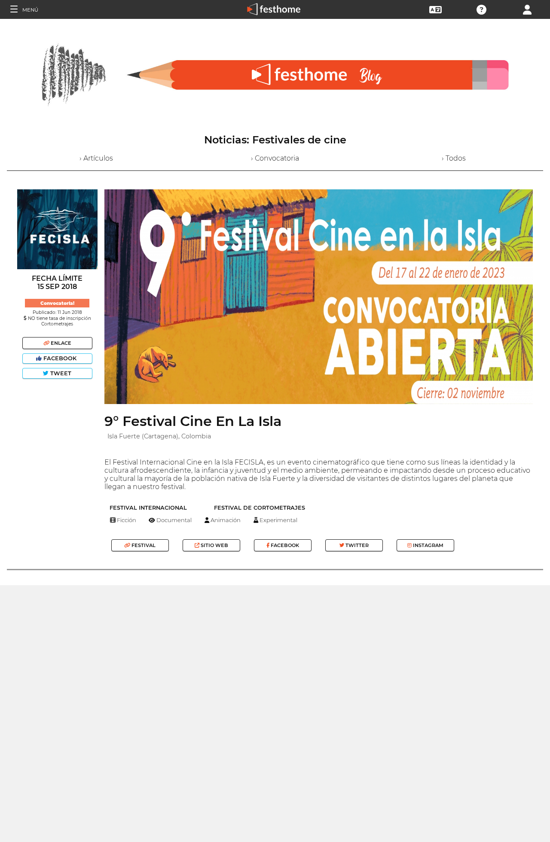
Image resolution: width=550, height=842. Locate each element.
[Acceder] (527, 9)
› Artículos (96, 158)
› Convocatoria (275, 158)
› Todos (454, 158)
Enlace (60, 343)
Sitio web (213, 545)
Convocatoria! (57, 303)
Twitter (356, 545)
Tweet (60, 373)
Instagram (427, 545)
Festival (143, 545)
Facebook (60, 358)
